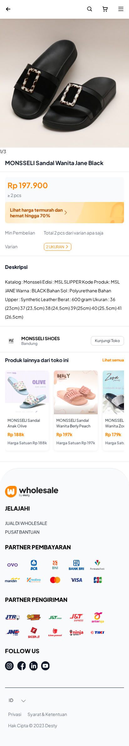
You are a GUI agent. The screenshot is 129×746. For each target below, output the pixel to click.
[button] (17, 700)
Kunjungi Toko (107, 340)
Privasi (14, 714)
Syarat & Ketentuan (47, 714)
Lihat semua (113, 360)
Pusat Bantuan (22, 532)
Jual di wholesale (26, 523)
